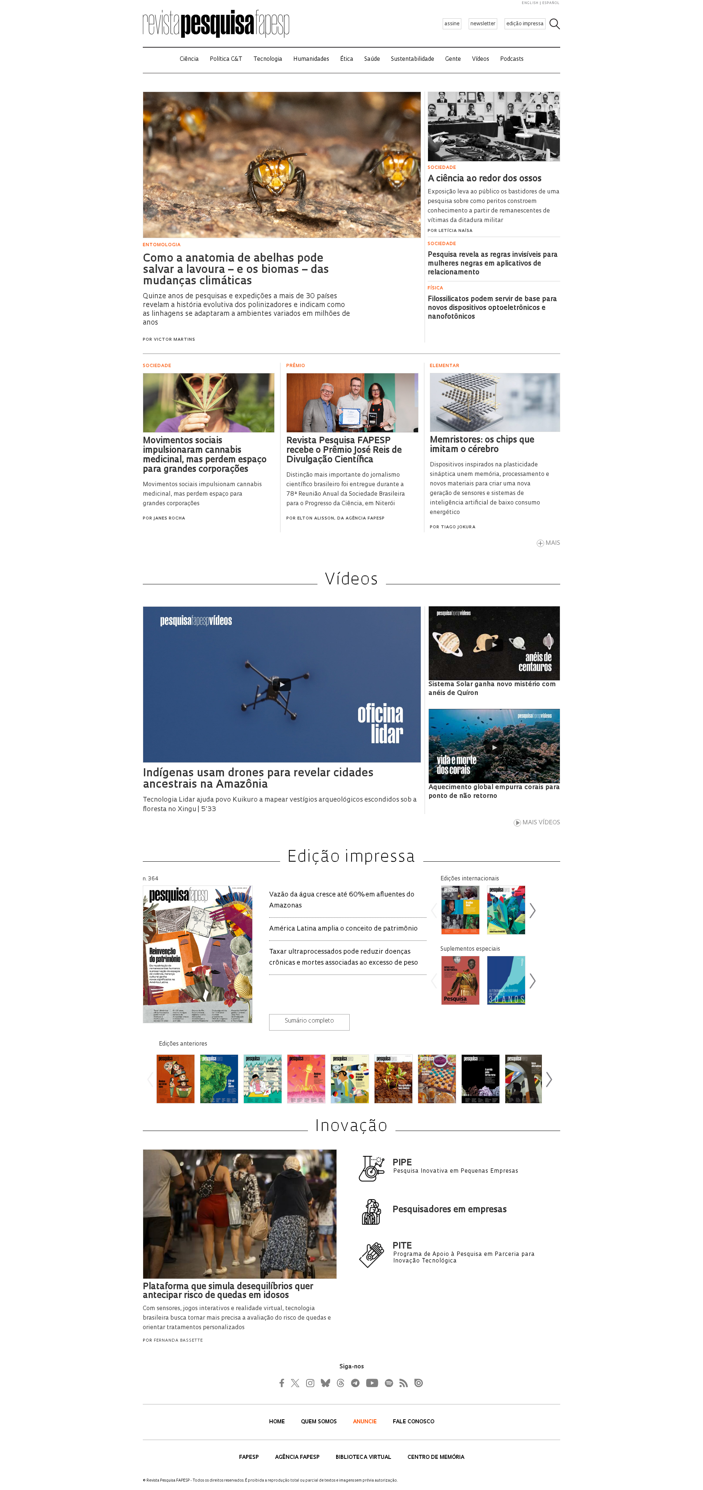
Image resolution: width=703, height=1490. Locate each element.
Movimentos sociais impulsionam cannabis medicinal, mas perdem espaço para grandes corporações (202, 494)
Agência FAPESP (298, 1457)
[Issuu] (416, 1383)
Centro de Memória (436, 1457)
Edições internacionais (469, 879)
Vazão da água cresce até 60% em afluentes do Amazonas (341, 900)
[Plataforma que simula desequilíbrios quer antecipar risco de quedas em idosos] (240, 1281)
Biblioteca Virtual (364, 1457)
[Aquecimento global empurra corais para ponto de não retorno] (494, 747)
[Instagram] (309, 1383)
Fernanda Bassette (178, 1341)
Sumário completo (309, 1021)
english (530, 3)
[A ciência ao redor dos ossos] (494, 162)
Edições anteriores (183, 1044)
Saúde (372, 59)
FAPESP (249, 1457)
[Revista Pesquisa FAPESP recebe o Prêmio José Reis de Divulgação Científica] (352, 434)
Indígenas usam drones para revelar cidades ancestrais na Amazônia (258, 779)
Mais (553, 543)
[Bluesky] (324, 1383)
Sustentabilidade (412, 59)
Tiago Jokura (458, 527)
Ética (346, 59)
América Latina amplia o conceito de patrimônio (343, 929)
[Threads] (340, 1383)
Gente (453, 59)
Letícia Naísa (456, 231)
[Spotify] (388, 1383)
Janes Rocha (169, 519)
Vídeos (480, 59)
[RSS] (401, 1383)
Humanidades (311, 59)
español (551, 3)
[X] (295, 1383)
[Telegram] (354, 1383)
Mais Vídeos (541, 823)
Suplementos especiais (470, 949)
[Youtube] (371, 1383)
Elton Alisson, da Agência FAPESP (341, 519)
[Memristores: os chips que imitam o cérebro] (495, 434)
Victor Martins (174, 340)
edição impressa (525, 24)
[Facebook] (283, 1383)
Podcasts (512, 59)
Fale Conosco (413, 1422)
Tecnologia (267, 59)
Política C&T (226, 59)
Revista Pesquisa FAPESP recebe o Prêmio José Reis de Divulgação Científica (344, 451)
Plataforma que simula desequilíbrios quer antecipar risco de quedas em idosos (228, 1291)
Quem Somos (319, 1422)
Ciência (189, 59)
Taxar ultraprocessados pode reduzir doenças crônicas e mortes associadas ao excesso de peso (343, 957)
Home (277, 1422)
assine (452, 24)
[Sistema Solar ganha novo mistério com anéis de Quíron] (494, 645)
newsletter (482, 24)
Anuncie (365, 1422)
